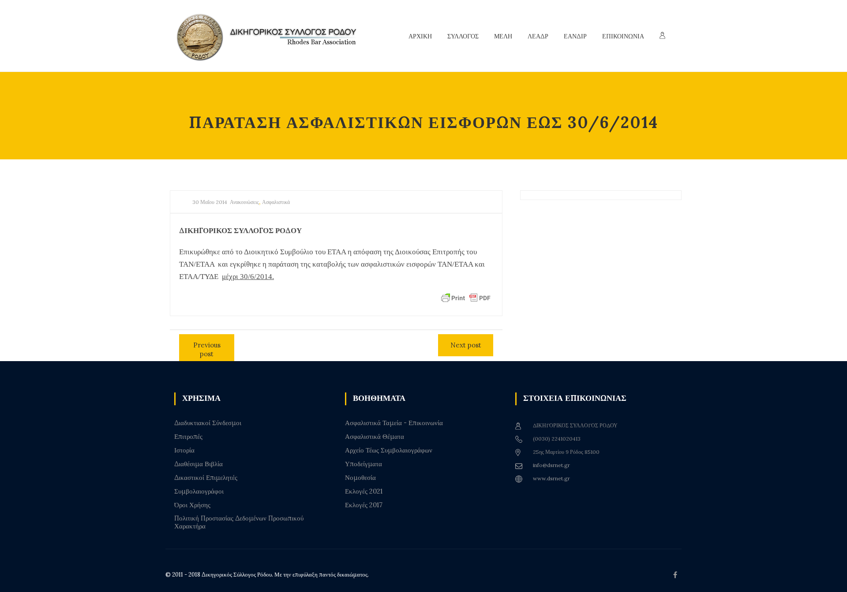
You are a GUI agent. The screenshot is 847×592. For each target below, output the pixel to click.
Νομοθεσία (360, 478)
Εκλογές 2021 (363, 491)
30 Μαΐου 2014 (209, 202)
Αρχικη (420, 36)
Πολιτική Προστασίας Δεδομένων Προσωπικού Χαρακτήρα (239, 522)
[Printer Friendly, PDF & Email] (465, 298)
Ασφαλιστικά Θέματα (374, 437)
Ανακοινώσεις (244, 202)
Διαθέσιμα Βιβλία (198, 464)
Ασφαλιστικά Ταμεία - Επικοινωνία (394, 423)
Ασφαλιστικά (276, 202)
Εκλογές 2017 (363, 505)
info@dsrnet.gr (551, 465)
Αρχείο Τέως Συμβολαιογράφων (388, 450)
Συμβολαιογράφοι (199, 491)
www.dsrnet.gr (551, 478)
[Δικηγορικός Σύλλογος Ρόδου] (271, 36)
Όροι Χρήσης (192, 505)
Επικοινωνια (623, 36)
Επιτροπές (188, 437)
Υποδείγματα (363, 464)
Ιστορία (184, 450)
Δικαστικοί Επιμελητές (205, 478)
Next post (465, 345)
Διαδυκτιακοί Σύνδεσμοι (207, 423)
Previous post (207, 349)
